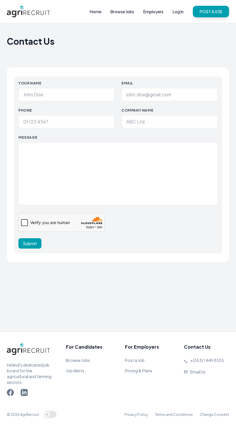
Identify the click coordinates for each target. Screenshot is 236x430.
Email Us (197, 371)
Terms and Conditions (174, 414)
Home (95, 11)
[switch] (50, 414)
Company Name (137, 110)
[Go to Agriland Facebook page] (11, 393)
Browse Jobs (122, 11)
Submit (30, 243)
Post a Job (134, 360)
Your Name (29, 83)
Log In (178, 11)
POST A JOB (211, 11)
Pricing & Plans (138, 370)
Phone (25, 110)
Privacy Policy (136, 414)
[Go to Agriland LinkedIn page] (25, 393)
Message (27, 137)
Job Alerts (75, 370)
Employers (153, 11)
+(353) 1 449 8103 (207, 360)
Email (127, 83)
